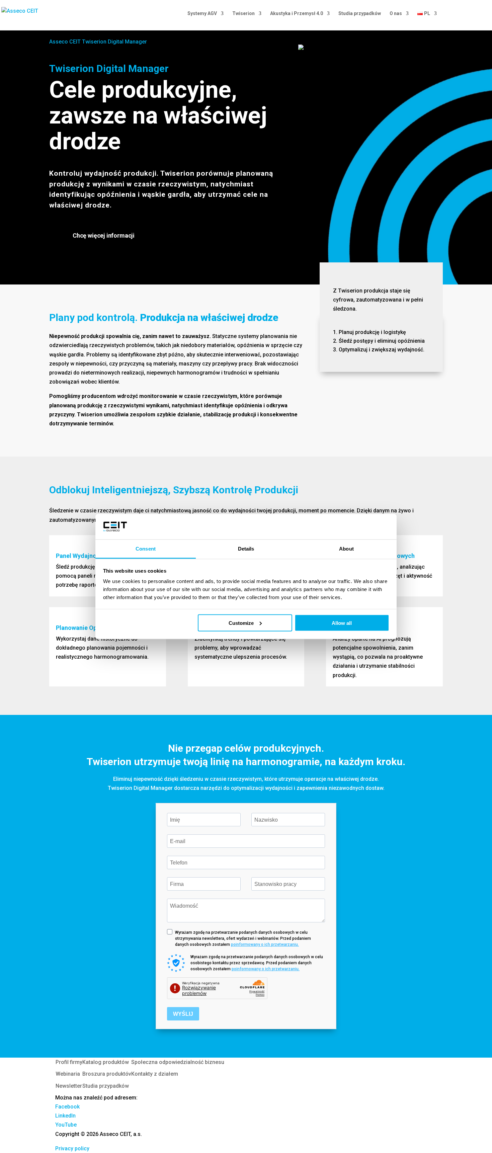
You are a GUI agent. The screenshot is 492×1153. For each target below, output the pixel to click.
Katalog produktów (105, 1062)
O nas (396, 13)
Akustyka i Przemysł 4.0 (296, 13)
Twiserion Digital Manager (114, 41)
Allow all (342, 623)
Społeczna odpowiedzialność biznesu (177, 1062)
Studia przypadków (359, 13)
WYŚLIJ (183, 1014)
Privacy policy (72, 1148)
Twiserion (243, 13)
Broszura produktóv (106, 1074)
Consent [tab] (146, 549)
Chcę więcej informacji (104, 235)
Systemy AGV (202, 13)
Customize (241, 623)
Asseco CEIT (65, 41)
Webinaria (68, 1074)
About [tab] (346, 549)
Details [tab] (246, 549)
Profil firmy (69, 1062)
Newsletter (69, 1086)
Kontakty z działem (154, 1074)
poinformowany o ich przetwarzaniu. (265, 944)
